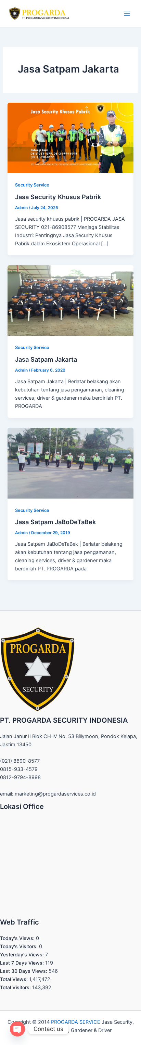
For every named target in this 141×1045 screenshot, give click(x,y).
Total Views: (14, 979)
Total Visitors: (16, 987)
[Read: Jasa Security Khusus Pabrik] (70, 137)
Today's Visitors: (19, 946)
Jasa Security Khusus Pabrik (58, 197)
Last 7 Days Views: (22, 963)
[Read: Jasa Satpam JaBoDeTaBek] (70, 463)
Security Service (32, 185)
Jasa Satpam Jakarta (46, 359)
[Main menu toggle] (127, 14)
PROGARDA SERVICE (75, 1022)
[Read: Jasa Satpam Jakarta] (70, 300)
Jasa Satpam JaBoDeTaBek (55, 522)
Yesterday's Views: (22, 954)
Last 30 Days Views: (24, 971)
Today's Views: (18, 938)
